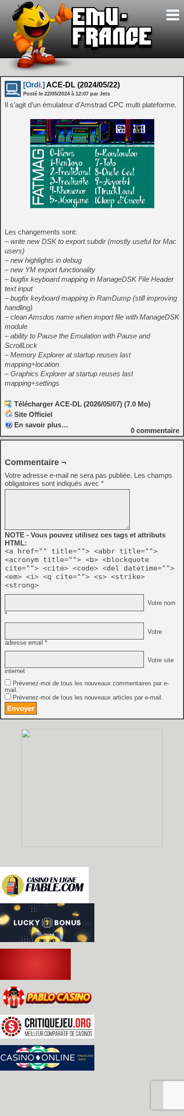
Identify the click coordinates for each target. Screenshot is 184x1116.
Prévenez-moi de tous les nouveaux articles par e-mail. (88, 697)
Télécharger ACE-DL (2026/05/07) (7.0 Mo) (82, 404)
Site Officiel (33, 414)
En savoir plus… (41, 425)
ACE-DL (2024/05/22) (71, 85)
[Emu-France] (80, 70)
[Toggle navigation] (172, 15)
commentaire (155, 430)
